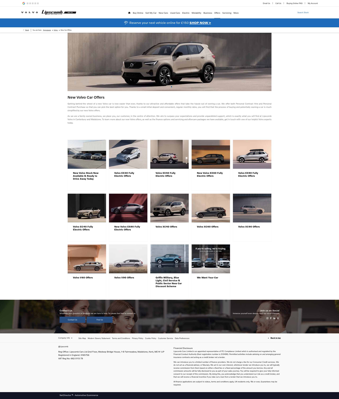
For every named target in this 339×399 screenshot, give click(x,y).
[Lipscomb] (59, 12)
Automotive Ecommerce (86, 395)
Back (27, 30)
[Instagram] (267, 318)
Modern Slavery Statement (99, 338)
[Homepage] (29, 12)
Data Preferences (182, 338)
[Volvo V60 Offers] (87, 258)
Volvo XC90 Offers (249, 226)
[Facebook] (270, 318)
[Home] (129, 12)
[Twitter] (277, 318)
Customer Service (165, 338)
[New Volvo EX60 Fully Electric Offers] (211, 154)
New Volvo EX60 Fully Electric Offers (210, 174)
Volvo (56, 30)
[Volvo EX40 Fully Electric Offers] (169, 154)
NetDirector (66, 395)
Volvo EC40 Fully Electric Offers (83, 228)
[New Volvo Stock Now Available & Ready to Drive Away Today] (87, 154)
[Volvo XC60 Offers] (211, 208)
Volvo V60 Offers (83, 277)
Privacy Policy (137, 338)
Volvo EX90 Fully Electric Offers (248, 174)
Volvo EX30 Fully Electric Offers (124, 174)
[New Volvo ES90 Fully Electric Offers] (128, 208)
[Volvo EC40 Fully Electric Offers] (87, 208)
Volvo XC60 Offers (207, 226)
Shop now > (200, 23)
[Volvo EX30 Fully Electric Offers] (128, 154)
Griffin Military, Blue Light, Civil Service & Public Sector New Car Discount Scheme (169, 282)
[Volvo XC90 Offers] (252, 208)
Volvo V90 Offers (124, 277)
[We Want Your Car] (211, 258)
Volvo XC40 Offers (166, 226)
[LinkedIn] (274, 318)
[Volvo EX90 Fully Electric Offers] (252, 154)
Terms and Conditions (121, 338)
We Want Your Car (207, 277)
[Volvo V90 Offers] (128, 258)
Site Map (82, 338)
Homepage (47, 30)
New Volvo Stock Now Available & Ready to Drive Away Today (86, 175)
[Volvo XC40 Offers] (169, 208)
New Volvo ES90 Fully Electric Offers (127, 228)
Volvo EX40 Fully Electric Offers (165, 174)
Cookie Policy (150, 338)
